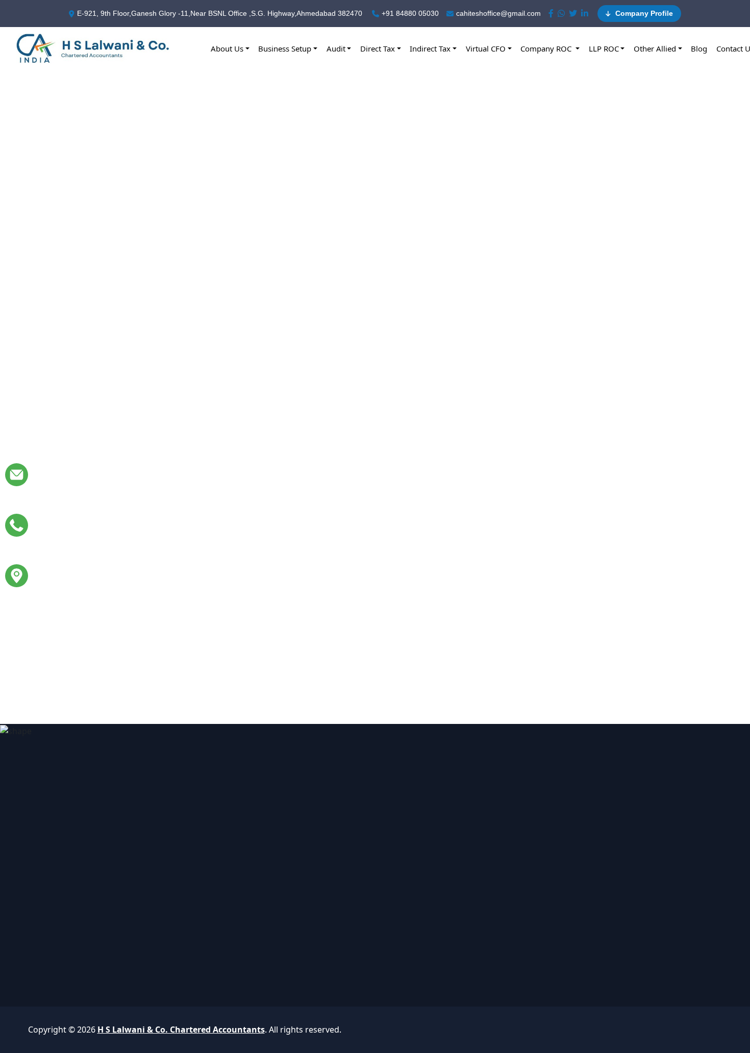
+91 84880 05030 (410, 13)
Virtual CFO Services (345, 894)
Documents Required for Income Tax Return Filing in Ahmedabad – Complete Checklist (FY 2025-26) (599, 378)
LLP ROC (604, 48)
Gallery (453, 851)
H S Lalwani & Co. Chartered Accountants (181, 1029)
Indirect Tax (430, 48)
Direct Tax (377, 48)
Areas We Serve (469, 894)
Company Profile (643, 13)
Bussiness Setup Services (355, 808)
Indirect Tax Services (346, 873)
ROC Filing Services (343, 915)
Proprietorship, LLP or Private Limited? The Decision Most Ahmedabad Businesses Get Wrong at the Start (147, 385)
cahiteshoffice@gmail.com (498, 13)
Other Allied (655, 48)
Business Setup (284, 48)
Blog (699, 48)
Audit (336, 48)
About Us (227, 48)
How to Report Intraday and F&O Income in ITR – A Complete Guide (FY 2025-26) (149, 592)
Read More (91, 452)
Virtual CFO (486, 48)
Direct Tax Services (343, 851)
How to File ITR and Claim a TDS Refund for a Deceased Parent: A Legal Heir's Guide (370, 378)
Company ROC (546, 48)
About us (457, 830)
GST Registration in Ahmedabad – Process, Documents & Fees (358, 584)
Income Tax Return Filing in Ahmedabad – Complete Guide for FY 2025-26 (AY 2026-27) (599, 592)
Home (451, 808)
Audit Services (334, 830)
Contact (455, 915)
